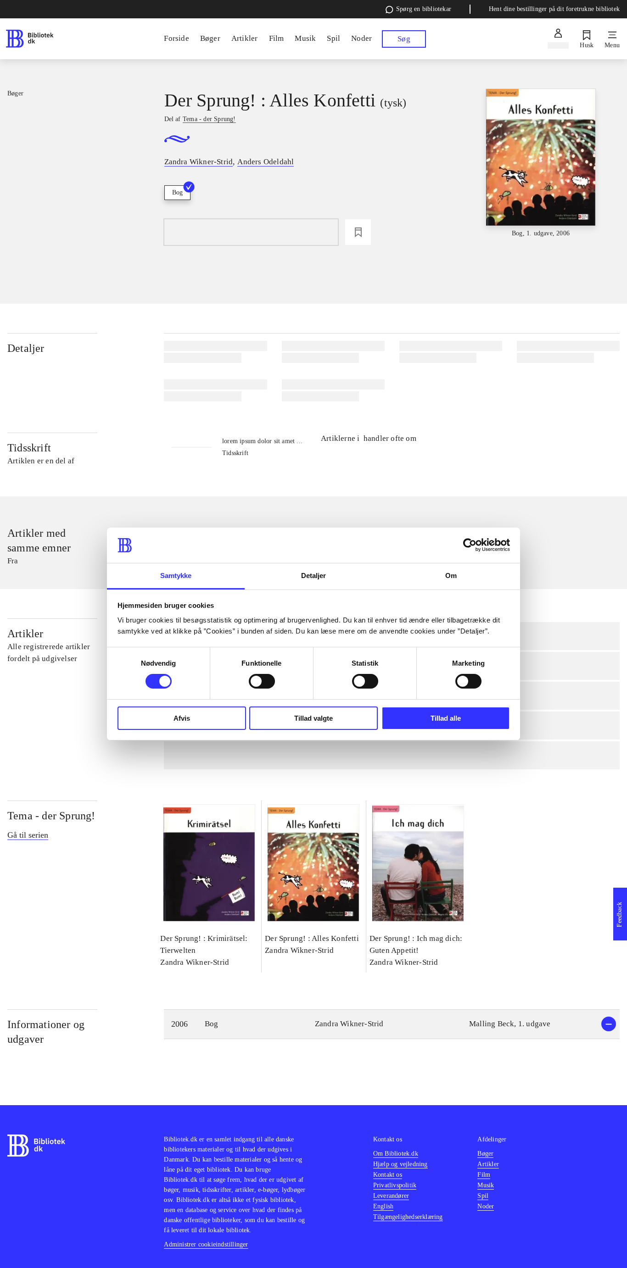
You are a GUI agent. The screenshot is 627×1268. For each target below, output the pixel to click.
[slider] (541, 164)
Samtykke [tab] (176, 575)
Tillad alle (446, 718)
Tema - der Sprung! (51, 816)
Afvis (182, 718)
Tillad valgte (313, 718)
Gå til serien (27, 835)
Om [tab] (451, 575)
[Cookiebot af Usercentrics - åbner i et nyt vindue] (470, 545)
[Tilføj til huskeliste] (358, 232)
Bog (177, 192)
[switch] (262, 681)
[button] (392, 1024)
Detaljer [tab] (313, 575)
